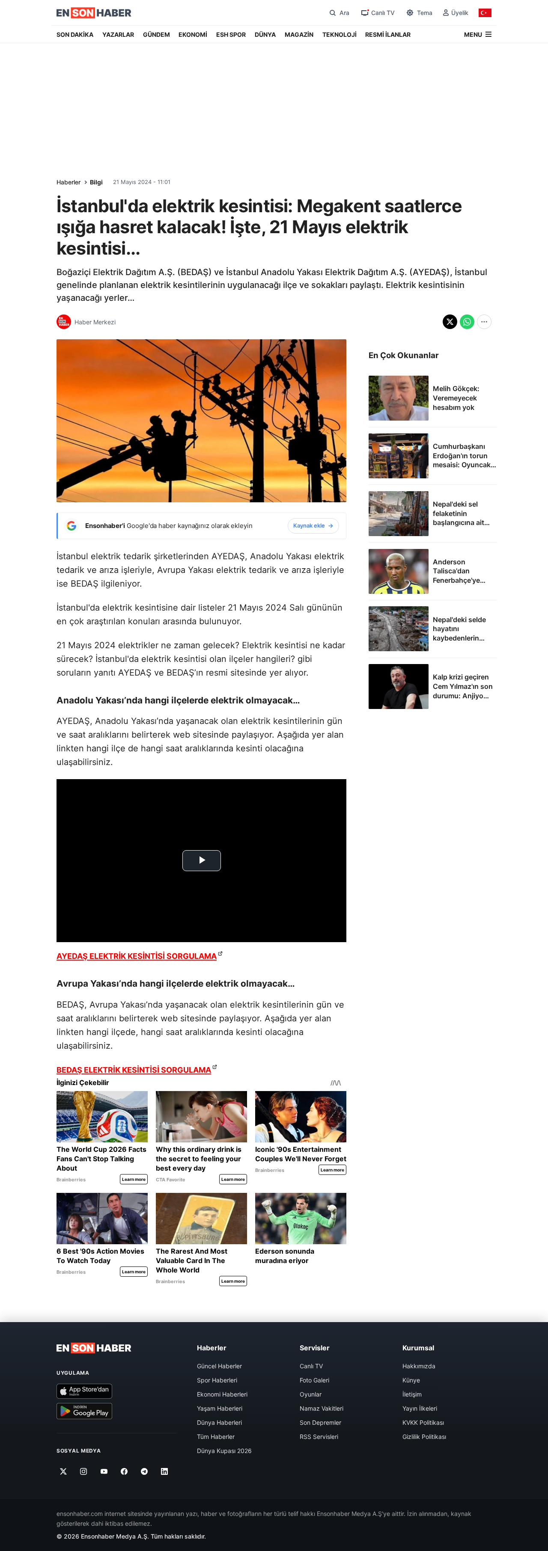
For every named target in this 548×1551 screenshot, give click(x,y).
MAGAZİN (299, 34)
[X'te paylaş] (450, 321)
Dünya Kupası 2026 (224, 1450)
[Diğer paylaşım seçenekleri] (484, 321)
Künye (411, 1380)
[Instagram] (84, 1471)
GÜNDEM (156, 34)
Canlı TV (311, 1366)
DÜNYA (265, 34)
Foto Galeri (314, 1380)
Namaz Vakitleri (321, 1408)
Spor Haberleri (217, 1380)
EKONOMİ (193, 34)
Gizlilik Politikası (424, 1436)
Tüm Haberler (216, 1436)
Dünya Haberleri (219, 1422)
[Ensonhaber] (94, 12)
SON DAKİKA (75, 34)
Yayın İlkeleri (419, 1408)
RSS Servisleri (319, 1436)
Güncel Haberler (219, 1366)
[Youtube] (104, 1471)
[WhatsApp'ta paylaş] (467, 321)
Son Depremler (320, 1422)
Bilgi (96, 182)
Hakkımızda (418, 1366)
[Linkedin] (165, 1471)
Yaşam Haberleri (219, 1408)
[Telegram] (144, 1471)
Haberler (68, 182)
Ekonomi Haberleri (222, 1394)
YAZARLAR (118, 34)
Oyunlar (311, 1394)
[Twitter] (64, 1471)
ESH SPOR (231, 34)
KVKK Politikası (423, 1422)
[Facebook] (124, 1471)
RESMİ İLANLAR (388, 34)
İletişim (412, 1394)
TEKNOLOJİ (339, 34)
